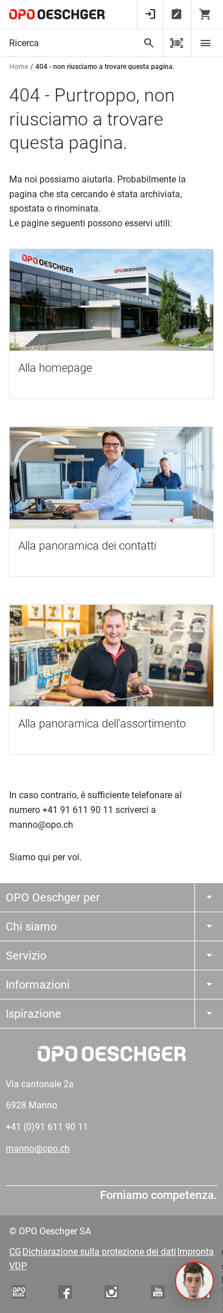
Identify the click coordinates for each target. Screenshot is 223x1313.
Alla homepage (55, 368)
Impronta (195, 1251)
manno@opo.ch (38, 1148)
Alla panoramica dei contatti (87, 545)
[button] (194, 1281)
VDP (18, 1266)
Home (18, 67)
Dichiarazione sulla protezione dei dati (99, 1251)
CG (15, 1251)
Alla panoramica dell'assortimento (102, 723)
